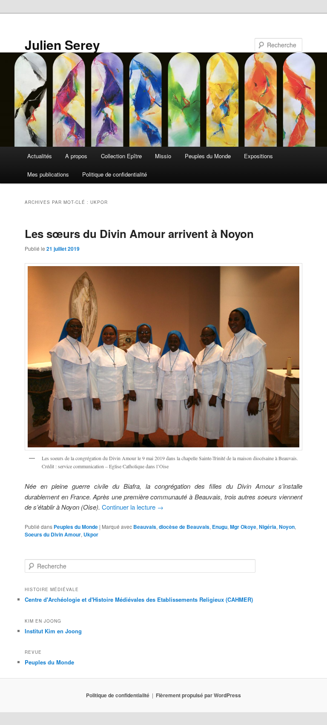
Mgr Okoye (243, 527)
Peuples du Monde (208, 156)
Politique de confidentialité (114, 174)
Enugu (219, 527)
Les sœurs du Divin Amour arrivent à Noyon (139, 233)
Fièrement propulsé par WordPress (198, 695)
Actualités (39, 156)
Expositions (258, 156)
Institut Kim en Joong (53, 631)
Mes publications (48, 174)
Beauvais (144, 527)
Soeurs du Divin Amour (53, 534)
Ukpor (90, 534)
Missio (163, 156)
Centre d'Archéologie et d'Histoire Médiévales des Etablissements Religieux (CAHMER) (139, 599)
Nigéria (267, 527)
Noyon (287, 527)
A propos (76, 156)
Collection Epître (121, 156)
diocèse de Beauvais (184, 527)
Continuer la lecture (133, 506)
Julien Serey (62, 44)
